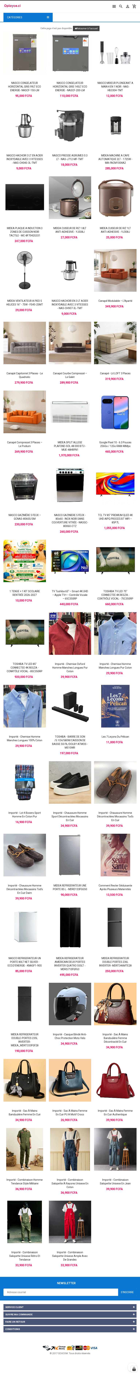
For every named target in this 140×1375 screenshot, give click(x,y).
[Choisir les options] (66, 627)
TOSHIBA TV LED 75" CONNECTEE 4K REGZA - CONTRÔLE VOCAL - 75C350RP (115, 595)
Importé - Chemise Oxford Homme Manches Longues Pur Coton (70, 668)
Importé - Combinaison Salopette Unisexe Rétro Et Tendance (24, 1256)
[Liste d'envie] (28, 46)
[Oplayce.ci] (70, 1347)
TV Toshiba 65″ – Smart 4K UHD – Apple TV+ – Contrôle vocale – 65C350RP (70, 595)
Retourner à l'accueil (87, 28)
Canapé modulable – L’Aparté (115, 300)
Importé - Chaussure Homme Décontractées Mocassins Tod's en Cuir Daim (25, 889)
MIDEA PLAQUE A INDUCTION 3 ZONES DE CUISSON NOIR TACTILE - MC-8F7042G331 (24, 232)
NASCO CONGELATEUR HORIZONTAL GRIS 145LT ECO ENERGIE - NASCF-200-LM (70, 86)
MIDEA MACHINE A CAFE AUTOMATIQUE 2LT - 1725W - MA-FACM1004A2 (115, 159)
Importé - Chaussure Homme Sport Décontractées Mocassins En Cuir (70, 816)
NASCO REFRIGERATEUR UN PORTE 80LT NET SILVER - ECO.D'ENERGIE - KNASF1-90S (25, 962)
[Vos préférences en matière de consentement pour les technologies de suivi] (134, 1369)
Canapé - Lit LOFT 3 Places (115, 373)
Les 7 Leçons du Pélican (115, 736)
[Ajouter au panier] (21, 46)
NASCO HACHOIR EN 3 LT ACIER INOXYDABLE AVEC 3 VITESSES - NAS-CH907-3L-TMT (70, 304)
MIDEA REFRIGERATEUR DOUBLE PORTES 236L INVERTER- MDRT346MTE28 (115, 962)
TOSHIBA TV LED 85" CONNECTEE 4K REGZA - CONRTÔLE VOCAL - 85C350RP (24, 668)
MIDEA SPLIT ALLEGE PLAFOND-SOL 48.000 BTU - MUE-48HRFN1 (70, 446)
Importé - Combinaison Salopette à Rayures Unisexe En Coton (70, 1183)
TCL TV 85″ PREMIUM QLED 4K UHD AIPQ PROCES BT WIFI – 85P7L (115, 519)
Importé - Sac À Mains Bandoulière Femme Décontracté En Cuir (115, 1038)
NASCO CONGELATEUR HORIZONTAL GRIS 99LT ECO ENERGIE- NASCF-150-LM (24, 86)
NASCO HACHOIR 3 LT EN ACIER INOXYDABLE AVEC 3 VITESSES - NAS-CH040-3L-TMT (25, 159)
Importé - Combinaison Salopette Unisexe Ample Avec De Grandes (70, 1256)
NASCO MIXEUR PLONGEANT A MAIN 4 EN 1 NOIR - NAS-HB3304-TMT (115, 86)
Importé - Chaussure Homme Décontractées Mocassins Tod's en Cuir (115, 816)
